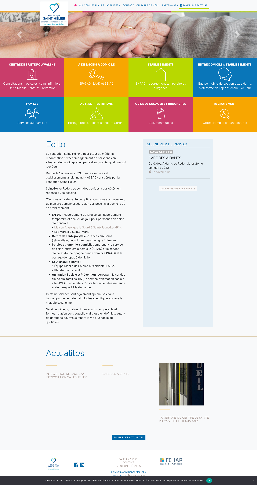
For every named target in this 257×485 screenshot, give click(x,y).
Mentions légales (128, 466)
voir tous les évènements (178, 188)
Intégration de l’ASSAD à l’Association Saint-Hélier (66, 375)
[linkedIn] (82, 465)
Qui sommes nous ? (91, 5)
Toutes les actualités (129, 437)
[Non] (253, 480)
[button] (19, 34)
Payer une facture (194, 5)
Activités (112, 5)
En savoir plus (160, 172)
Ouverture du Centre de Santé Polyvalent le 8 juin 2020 (184, 419)
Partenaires (170, 5)
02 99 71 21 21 (130, 459)
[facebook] (76, 465)
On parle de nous (148, 5)
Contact (128, 5)
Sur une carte (137, 475)
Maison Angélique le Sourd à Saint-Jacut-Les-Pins (88, 227)
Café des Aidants (115, 373)
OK (209, 480)
